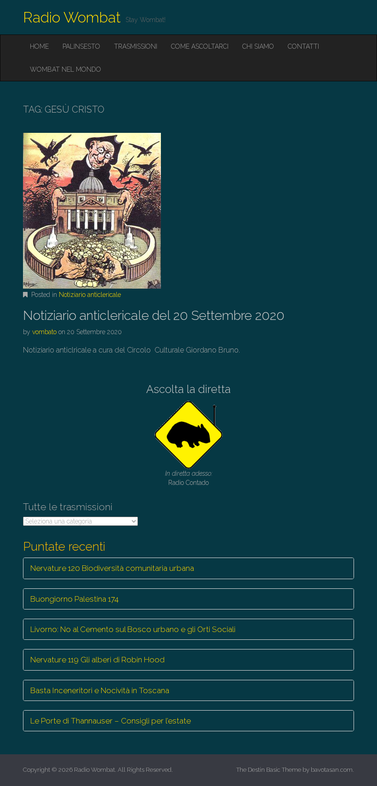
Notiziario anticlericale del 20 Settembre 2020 (154, 315)
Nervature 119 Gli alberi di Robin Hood (97, 659)
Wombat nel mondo (65, 69)
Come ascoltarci (199, 46)
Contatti (303, 46)
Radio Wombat (72, 17)
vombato (44, 332)
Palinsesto (81, 46)
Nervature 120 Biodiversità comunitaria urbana (112, 568)
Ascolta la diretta (188, 389)
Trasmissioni (135, 46)
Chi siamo (258, 46)
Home (39, 46)
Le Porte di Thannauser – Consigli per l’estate (110, 720)
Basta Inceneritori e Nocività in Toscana (99, 690)
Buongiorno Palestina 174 (74, 599)
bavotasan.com (332, 769)
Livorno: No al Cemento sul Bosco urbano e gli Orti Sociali (132, 629)
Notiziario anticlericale (90, 294)
